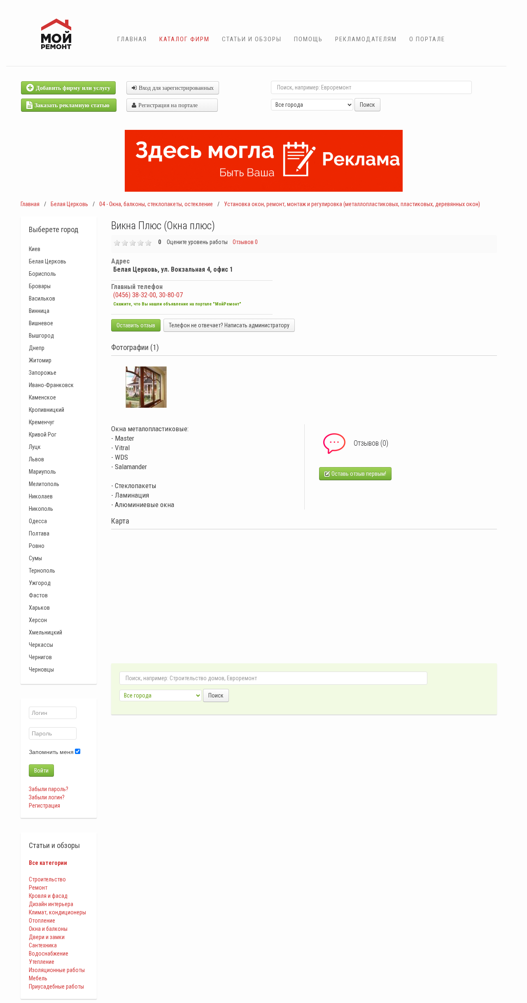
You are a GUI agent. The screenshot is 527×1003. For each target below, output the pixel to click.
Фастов (38, 595)
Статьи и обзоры (252, 39)
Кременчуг (41, 422)
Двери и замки (47, 937)
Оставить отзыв (136, 325)
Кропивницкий (46, 409)
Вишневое (41, 323)
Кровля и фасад (48, 896)
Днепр (36, 348)
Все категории (48, 863)
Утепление (41, 961)
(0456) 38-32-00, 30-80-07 (148, 295)
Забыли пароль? (48, 789)
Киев (34, 249)
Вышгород (41, 335)
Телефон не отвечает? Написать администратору (229, 325)
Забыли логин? (47, 797)
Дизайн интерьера (51, 904)
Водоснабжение (48, 953)
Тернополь (42, 570)
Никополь (41, 508)
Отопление (42, 920)
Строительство (47, 879)
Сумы (35, 558)
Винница (39, 311)
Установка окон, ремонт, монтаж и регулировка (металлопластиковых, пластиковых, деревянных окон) (352, 204)
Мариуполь (42, 471)
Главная (132, 39)
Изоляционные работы (57, 970)
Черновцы (41, 669)
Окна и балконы (48, 928)
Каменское (42, 397)
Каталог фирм (184, 39)
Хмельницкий (45, 632)
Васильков (42, 298)
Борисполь (42, 273)
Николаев (41, 496)
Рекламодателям (366, 39)
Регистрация (44, 805)
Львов (36, 459)
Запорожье (42, 372)
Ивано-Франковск (51, 385)
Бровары (40, 286)
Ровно (36, 546)
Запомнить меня (51, 752)
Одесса (38, 521)
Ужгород (40, 583)
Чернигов (40, 657)
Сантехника (43, 945)
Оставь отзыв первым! (358, 473)
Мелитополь (44, 484)
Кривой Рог (42, 434)
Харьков (39, 607)
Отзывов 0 (245, 242)
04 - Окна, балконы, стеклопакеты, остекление (156, 204)
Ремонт (38, 887)
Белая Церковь (69, 204)
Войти (41, 770)
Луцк (35, 447)
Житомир (40, 360)
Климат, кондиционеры (57, 912)
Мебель (38, 978)
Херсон (38, 620)
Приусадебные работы (56, 986)
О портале (427, 39)
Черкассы (41, 644)
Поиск (367, 104)
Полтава (39, 533)
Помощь (308, 39)
